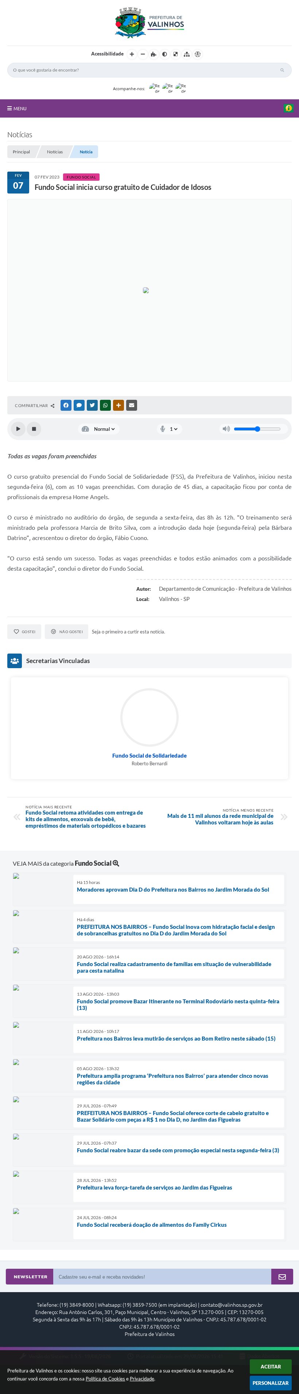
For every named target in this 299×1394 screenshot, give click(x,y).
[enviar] (282, 1277)
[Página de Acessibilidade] (197, 54)
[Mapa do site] (186, 54)
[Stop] (34, 429)
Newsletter (30, 1277)
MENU (20, 108)
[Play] (18, 429)
